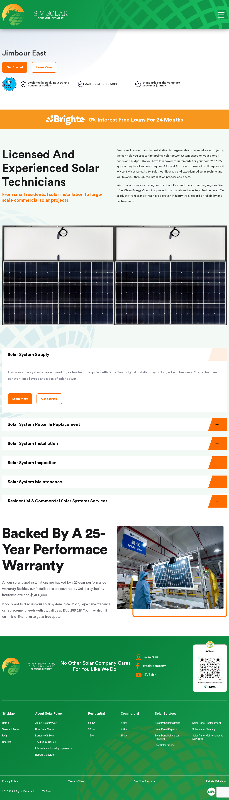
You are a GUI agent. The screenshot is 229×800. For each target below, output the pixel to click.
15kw (91, 735)
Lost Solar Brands (165, 745)
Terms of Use (76, 781)
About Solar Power (46, 722)
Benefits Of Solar (45, 735)
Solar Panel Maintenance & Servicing (207, 737)
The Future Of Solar (46, 742)
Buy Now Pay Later (145, 781)
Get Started (15, 67)
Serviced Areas (10, 729)
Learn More (44, 67)
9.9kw (91, 729)
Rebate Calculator (45, 754)
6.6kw (91, 722)
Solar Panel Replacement (206, 722)
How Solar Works (44, 729)
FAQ (4, 735)
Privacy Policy (10, 781)
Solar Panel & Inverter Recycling (167, 737)
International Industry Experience (53, 748)
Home (5, 722)
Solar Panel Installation (168, 722)
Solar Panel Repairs (166, 729)
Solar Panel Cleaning (204, 729)
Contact (6, 742)
